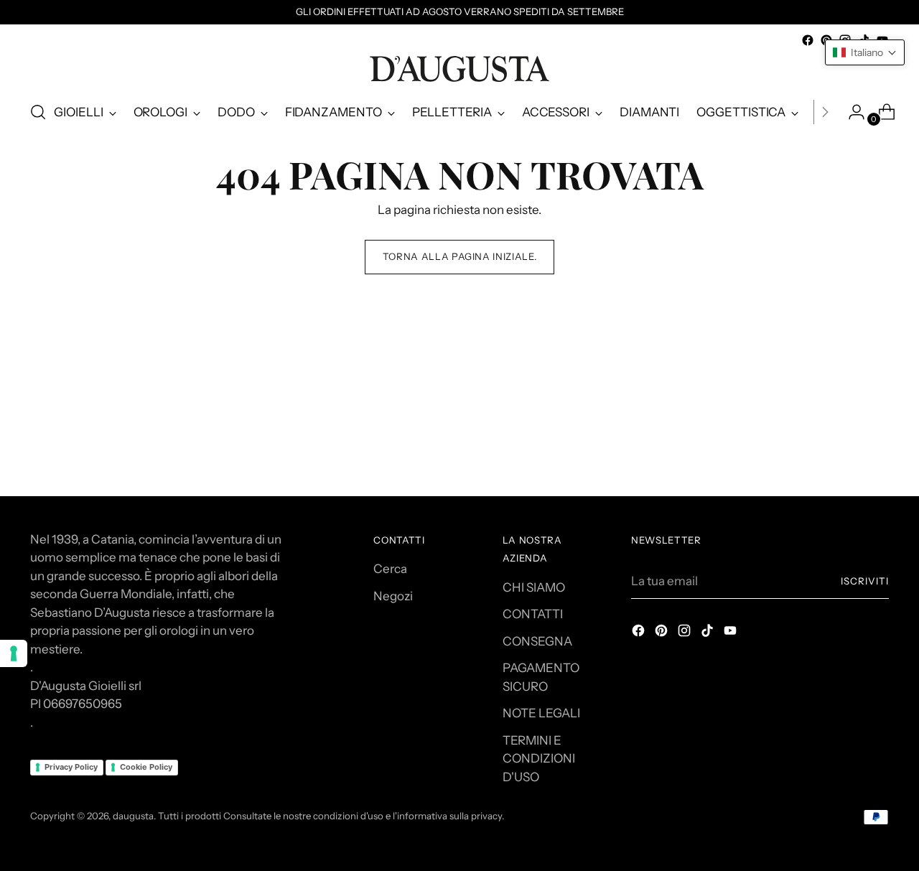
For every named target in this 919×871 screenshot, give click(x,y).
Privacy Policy (71, 767)
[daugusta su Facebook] (807, 40)
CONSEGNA (537, 641)
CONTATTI (533, 614)
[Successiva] (825, 112)
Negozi (393, 596)
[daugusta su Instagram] (685, 633)
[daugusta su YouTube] (731, 633)
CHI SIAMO (534, 587)
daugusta (133, 815)
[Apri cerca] (38, 112)
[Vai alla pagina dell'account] (850, 112)
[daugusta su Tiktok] (708, 633)
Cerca (390, 569)
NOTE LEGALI (541, 713)
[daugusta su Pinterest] (662, 633)
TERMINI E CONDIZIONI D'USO (539, 758)
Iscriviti (865, 581)
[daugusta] (459, 69)
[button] (865, 52)
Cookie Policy (146, 767)
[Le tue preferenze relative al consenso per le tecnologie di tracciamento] (13, 653)
